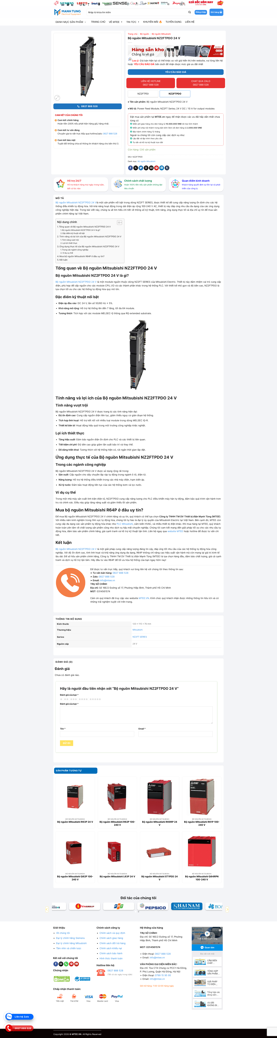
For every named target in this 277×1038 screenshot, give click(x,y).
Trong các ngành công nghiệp (75, 250)
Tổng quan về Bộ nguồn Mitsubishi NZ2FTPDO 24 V (85, 226)
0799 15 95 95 (163, 975)
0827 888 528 (110, 133)
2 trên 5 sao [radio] (66, 699)
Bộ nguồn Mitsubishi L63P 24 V (117, 876)
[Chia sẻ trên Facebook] (130, 167)
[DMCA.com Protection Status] (62, 978)
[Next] (227, 909)
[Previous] (46, 909)
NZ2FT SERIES (140, 637)
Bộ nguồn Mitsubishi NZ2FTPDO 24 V (76, 202)
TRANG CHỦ (98, 22)
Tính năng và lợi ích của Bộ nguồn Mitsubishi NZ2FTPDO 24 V (90, 236)
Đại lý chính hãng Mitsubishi (71, 943)
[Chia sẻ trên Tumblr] (167, 167)
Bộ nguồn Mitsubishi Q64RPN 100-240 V (202, 878)
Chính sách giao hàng (111, 938)
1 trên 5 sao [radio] (60, 699)
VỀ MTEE (114, 22)
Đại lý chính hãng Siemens (70, 938)
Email (142, 728)
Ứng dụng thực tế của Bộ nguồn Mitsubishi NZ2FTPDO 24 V (89, 246)
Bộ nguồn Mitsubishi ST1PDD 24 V (159, 878)
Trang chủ (132, 34)
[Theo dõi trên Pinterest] (71, 964)
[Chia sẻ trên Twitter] (140, 167)
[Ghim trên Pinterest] (156, 167)
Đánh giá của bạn (69, 695)
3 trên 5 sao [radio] (73, 699)
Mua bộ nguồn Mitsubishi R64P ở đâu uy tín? (81, 256)
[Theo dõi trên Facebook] (55, 964)
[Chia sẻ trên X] (135, 167)
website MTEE (175, 531)
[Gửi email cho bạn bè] (151, 167)
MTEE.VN (144, 598)
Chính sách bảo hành (111, 953)
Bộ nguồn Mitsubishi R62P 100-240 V (117, 823)
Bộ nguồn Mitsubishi (161, 34)
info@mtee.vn (107, 580)
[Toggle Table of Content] (118, 222)
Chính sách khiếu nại (111, 948)
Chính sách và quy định (112, 932)
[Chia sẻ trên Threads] (146, 167)
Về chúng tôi (63, 932)
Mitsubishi (138, 629)
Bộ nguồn (144, 34)
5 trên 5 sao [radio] (95, 699)
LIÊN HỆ (189, 22)
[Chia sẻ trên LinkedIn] (161, 167)
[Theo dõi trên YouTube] (76, 964)
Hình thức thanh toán (111, 958)
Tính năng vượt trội (70, 240)
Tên (62, 728)
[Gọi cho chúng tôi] (66, 964)
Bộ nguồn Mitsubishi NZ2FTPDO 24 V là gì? (81, 230)
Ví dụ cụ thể (67, 253)
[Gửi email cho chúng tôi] (61, 964)
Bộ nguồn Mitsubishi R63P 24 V (75, 821)
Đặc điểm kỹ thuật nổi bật (73, 233)
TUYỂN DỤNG (173, 22)
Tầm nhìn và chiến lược (68, 948)
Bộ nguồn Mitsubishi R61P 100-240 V (202, 823)
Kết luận (63, 260)
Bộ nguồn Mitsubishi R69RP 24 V (159, 823)
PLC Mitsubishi (125, 523)
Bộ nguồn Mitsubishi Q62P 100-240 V (75, 878)
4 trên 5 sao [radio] (83, 699)
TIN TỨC (131, 22)
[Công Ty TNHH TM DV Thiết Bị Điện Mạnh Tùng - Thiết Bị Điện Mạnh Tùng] (67, 12)
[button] (216, 12)
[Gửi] (189, 12)
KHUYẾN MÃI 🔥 (152, 22)
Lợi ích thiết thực (69, 243)
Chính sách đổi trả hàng (113, 943)
